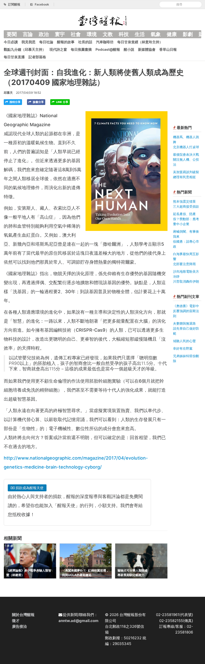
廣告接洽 (19, 626)
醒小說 (129, 49)
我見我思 (29, 42)
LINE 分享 (61, 102)
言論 (28, 34)
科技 (124, 34)
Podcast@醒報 (108, 49)
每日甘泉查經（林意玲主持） (140, 42)
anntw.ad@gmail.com (78, 620)
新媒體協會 (147, 49)
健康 (172, 34)
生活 (140, 34)
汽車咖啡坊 (105, 42)
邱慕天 (8, 92)
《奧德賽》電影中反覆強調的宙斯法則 (186, 311)
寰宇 (60, 34)
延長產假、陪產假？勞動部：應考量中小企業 (186, 219)
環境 (92, 34)
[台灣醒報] (103, 20)
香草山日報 (168, 49)
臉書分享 (38, 102)
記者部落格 (37, 57)
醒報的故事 (65, 42)
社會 (76, 34)
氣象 (156, 34)
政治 (44, 34)
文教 (108, 34)
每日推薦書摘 (81, 49)
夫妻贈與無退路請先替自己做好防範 (186, 328)
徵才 (16, 620)
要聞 (12, 34)
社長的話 (85, 42)
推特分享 (14, 102)
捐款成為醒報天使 (29, 488)
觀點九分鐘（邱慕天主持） (25, 49)
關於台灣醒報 (23, 614)
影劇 (188, 34)
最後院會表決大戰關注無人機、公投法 (186, 159)
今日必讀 (11, 42)
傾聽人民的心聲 (184, 341)
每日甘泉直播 (14, 57)
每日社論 (46, 42)
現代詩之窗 (58, 49)
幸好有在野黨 (182, 348)
